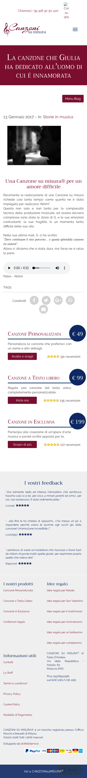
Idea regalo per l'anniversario (64, 621)
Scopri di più (22, 444)
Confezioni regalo (14, 621)
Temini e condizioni (15, 683)
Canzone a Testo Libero (17, 600)
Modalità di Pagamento (17, 714)
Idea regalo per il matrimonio (64, 611)
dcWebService (30, 743)
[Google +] (58, 300)
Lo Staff (8, 672)
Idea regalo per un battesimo (64, 632)
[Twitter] (46, 300)
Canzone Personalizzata (18, 590)
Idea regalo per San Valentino (65, 600)
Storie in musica (58, 116)
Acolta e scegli (22, 356)
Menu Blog (73, 98)
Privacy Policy (12, 693)
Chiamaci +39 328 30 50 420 (38, 10)
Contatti (8, 662)
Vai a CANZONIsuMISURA (43, 771)
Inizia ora (22, 400)
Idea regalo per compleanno (64, 642)
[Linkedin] (43, 309)
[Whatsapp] (70, 300)
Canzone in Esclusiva (16, 611)
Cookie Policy (11, 704)
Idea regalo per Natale (60, 590)
